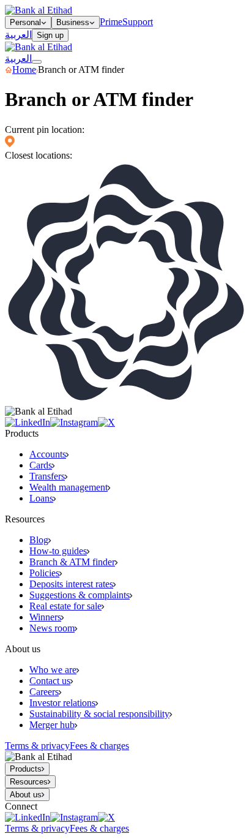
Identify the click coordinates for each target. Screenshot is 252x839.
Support (137, 22)
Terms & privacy (37, 745)
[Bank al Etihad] (38, 10)
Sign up (50, 35)
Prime (111, 22)
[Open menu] (37, 62)
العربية (18, 34)
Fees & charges (99, 745)
